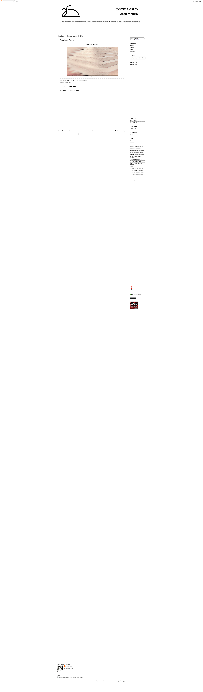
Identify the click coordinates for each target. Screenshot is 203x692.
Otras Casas (68, 82)
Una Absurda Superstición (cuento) (136, 175)
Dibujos (132, 134)
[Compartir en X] (83, 80)
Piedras (132, 166)
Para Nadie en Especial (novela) (136, 164)
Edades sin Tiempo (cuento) (137, 152)
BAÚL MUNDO (133, 64)
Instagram (133, 51)
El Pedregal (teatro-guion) (137, 154)
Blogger (123, 681)
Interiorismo (133, 122)
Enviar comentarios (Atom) (72, 134)
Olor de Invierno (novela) (136, 161)
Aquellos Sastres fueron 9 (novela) (136, 141)
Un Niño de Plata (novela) (136, 170)
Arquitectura (133, 120)
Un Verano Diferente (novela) (137, 172)
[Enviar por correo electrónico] (80, 80)
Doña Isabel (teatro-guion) (137, 150)
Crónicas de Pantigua (135, 148)
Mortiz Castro (68, 666)
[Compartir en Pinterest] (86, 80)
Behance (132, 47)
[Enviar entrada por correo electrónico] (77, 80)
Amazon (132, 45)
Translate (142, 39)
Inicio (94, 131)
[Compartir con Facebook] (84, 80)
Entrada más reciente (65, 131)
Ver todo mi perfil (68, 668)
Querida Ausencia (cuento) (136, 168)
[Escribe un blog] (81, 80)
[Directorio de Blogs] (135, 294)
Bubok (131, 49)
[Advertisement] (137, 91)
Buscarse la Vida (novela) (136, 144)
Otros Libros (133, 182)
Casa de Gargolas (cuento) (136, 146)
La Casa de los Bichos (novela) (135, 157)
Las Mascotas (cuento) (135, 159)
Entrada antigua (121, 131)
